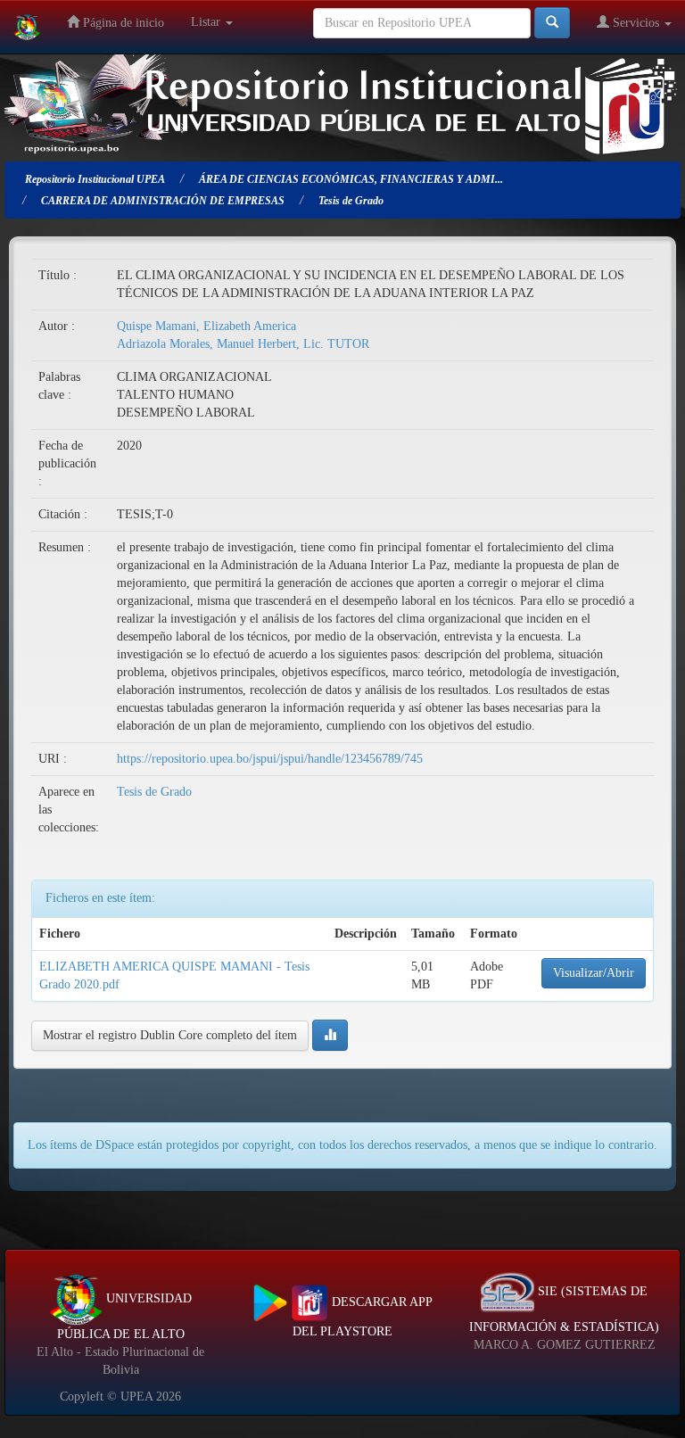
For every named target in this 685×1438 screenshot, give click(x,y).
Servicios (636, 22)
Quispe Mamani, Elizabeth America (206, 326)
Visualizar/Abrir (593, 972)
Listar (207, 22)
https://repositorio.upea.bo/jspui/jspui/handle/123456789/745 (270, 758)
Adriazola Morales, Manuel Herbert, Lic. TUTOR (243, 344)
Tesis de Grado (154, 791)
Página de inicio (121, 22)
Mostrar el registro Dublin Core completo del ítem (170, 1035)
